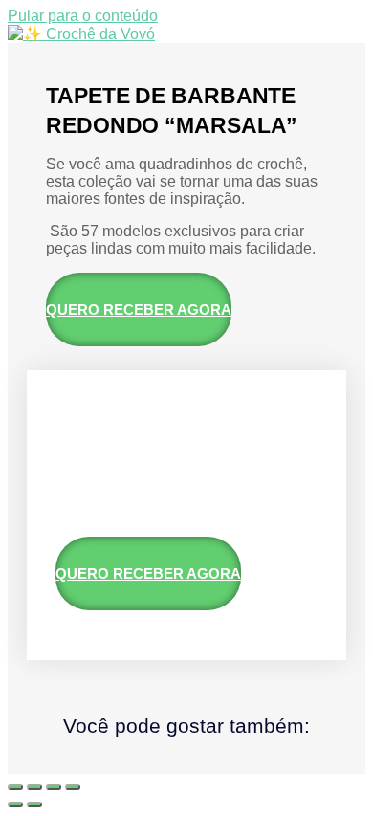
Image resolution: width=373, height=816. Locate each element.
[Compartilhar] (53, 787)
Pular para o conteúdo (83, 16)
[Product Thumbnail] (93, 418)
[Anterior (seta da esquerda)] (15, 804)
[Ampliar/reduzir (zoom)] (15, 787)
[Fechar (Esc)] (72, 787)
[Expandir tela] (34, 787)
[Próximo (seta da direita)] (34, 804)
